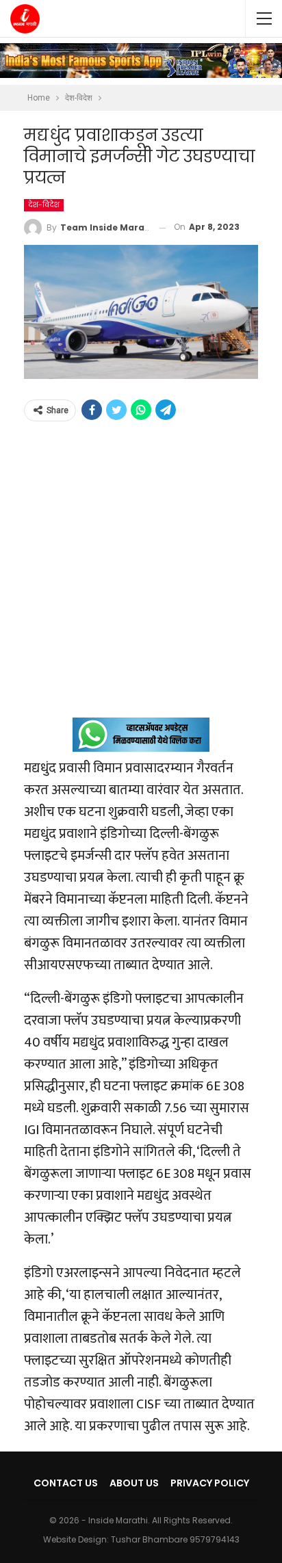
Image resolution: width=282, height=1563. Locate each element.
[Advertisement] (141, 577)
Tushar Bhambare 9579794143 (175, 1539)
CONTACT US (66, 1483)
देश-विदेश (44, 205)
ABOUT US (134, 1483)
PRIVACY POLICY (209, 1483)
